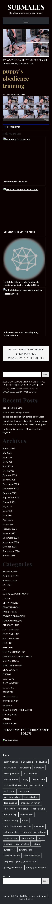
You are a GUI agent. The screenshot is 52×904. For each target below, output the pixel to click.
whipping (8, 861)
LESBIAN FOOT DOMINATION (17, 656)
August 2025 (9, 502)
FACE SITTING (10, 611)
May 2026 (7, 462)
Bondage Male (11, 779)
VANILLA (7, 719)
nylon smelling (11, 832)
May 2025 (7, 515)
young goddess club (26, 861)
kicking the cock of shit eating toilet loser (23, 416)
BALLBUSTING (25, 60)
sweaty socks (25, 850)
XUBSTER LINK (26, 63)
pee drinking (40, 832)
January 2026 (9, 479)
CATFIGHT (8, 585)
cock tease (9, 791)
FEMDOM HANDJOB (12, 620)
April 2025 (8, 520)
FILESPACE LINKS (11, 625)
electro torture (31, 797)
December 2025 (11, 484)
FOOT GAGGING (11, 629)
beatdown (39, 768)
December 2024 (11, 537)
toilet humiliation (32, 855)
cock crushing (37, 785)
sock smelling (22, 844)
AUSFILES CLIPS (10, 576)
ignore (25, 820)
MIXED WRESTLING (12, 665)
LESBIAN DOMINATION (14, 652)
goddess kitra (26, 814)
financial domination (30, 803)
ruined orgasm (11, 838)
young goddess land (36, 867)
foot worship (10, 814)
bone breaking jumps (13, 407)
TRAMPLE (7, 705)
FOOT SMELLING (11, 634)
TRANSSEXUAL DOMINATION (17, 710)
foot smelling (38, 809)
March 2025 (8, 524)
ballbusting (41, 762)
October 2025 (10, 493)
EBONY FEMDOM (11, 607)
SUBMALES (26, 6)
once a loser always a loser (16, 412)
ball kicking (25, 768)
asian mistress (11, 762)
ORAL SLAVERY (10, 670)
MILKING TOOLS (11, 661)
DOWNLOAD (13, 127)
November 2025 (11, 488)
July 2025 (7, 506)
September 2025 (11, 497)
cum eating (23, 791)
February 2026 (10, 475)
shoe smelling (28, 838)
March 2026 (8, 470)
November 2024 (11, 542)
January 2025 (9, 533)
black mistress (30, 773)
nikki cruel (39, 826)
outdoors (26, 832)
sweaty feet (10, 850)
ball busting (27, 762)
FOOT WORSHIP (11, 638)
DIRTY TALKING (11, 603)
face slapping (10, 803)
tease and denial (12, 855)
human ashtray (11, 820)
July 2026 (7, 453)
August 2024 (9, 555)
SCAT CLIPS (8, 678)
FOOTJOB (7, 643)
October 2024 (10, 546)
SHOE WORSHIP (11, 683)
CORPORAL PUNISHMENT (15, 594)
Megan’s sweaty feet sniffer (26, 358)
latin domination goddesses (17, 826)
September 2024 (11, 551)
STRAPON (8, 692)
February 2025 (10, 529)
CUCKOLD (7, 598)
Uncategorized (10, 714)
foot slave (23, 809)
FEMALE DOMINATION (14, 616)
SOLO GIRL (8, 687)
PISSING (7, 674)
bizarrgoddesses (12, 773)
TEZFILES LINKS (10, 701)
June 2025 (8, 511)
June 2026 (8, 457)
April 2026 (8, 466)
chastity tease (38, 779)
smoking (8, 844)
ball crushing (10, 768)
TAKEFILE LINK (10, 696)
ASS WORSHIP (10, 60)
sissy (41, 838)
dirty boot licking (12, 797)
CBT (36, 60)
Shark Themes (26, 899)
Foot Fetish (9, 809)
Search (6, 370)
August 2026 (9, 448)
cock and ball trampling (15, 785)
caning (25, 779)
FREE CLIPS (8, 647)
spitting (36, 844)
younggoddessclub (13, 867)
